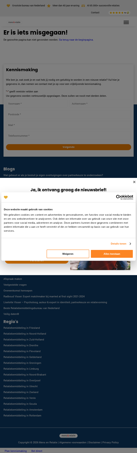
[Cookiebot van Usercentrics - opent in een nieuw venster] (118, 197)
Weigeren (67, 253)
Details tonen (118, 243)
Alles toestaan (112, 253)
